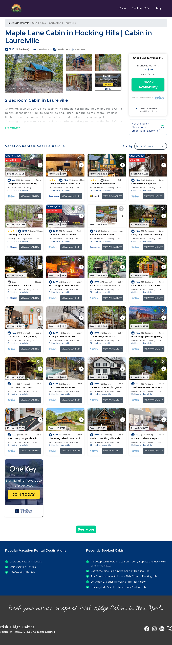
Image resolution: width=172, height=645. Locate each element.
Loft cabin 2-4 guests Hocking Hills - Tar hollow (118, 581)
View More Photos (20, 88)
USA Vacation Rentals (22, 572)
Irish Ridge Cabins (17, 627)
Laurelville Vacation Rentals (26, 561)
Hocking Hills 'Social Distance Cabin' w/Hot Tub (118, 587)
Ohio (43, 22)
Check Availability (148, 84)
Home (122, 8)
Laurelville (70, 22)
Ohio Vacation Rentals (23, 566)
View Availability (30, 196)
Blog (159, 8)
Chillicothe (55, 22)
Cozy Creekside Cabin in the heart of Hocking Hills (120, 571)
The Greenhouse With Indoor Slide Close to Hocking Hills (124, 576)
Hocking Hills (140, 8)
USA (34, 22)
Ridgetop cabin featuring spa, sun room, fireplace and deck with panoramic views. (128, 563)
